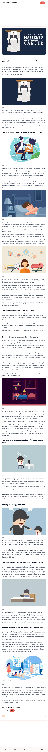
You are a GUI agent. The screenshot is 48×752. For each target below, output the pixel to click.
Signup (42, 2)
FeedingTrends (11, 3)
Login (37, 2)
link (3, 107)
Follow (12, 710)
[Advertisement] (24, 15)
